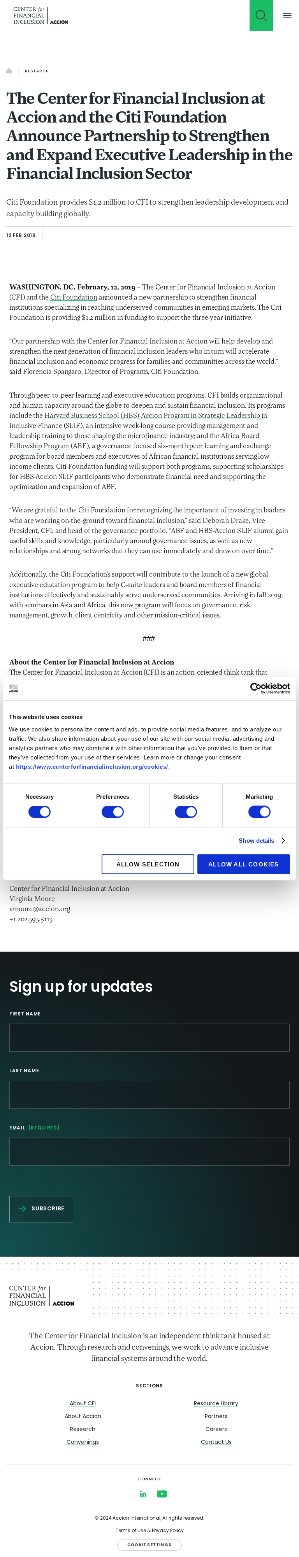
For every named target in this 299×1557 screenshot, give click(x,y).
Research (37, 71)
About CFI (83, 1404)
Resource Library (216, 1404)
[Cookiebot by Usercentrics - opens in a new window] (256, 688)
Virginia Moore (32, 899)
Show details (256, 840)
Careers (216, 1430)
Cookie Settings (149, 1545)
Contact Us (216, 1442)
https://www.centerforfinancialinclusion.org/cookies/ (92, 766)
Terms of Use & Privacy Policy (150, 1531)
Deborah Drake (225, 521)
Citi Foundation (73, 298)
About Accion (83, 1417)
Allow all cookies (243, 864)
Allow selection (148, 864)
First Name (25, 1014)
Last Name (24, 1071)
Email (34, 1128)
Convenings (83, 1442)
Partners (216, 1417)
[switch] (113, 812)
